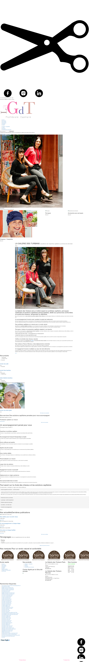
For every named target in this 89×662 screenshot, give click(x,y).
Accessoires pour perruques (6, 129)
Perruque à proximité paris (6, 604)
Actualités (3, 123)
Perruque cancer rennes (6, 610)
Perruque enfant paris (5, 609)
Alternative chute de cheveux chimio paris (9, 628)
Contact (3, 124)
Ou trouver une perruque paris (7, 595)
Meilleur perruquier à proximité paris (8, 588)
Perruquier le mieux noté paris (7, 626)
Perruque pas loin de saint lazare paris (8, 636)
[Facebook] (8, 96)
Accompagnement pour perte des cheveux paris (10, 614)
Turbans (3, 127)
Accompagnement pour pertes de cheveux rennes (10, 613)
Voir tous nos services (44, 422)
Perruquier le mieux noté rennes (7, 625)
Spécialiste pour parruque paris (7, 630)
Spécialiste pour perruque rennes (7, 629)
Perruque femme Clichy (6, 586)
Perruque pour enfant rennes (7, 620)
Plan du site (4, 571)
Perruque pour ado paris (6, 619)
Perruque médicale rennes (6, 617)
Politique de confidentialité (6, 570)
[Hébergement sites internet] (5, 642)
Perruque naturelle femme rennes (7, 607)
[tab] (44, 490)
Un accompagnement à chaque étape (10, 523)
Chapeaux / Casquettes (6, 126)
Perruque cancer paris (5, 611)
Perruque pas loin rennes (6, 590)
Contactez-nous (2, 134)
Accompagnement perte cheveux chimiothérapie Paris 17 (11, 585)
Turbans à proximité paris (6, 597)
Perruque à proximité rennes (6, 603)
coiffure (32, 340)
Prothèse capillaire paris (6, 606)
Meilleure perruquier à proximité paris (8, 593)
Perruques (3, 128)
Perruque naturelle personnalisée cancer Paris (9, 612)
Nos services (4, 122)
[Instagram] (23, 96)
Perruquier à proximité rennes (7, 601)
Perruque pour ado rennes (6, 618)
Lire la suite (2, 519)
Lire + (16, 353)
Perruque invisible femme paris (7, 622)
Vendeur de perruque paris (6, 600)
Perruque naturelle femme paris (7, 608)
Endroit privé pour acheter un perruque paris (9, 634)
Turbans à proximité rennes (6, 596)
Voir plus (3, 637)
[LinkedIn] (39, 96)
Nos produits (4, 121)
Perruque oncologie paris (6, 616)
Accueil (3, 119)
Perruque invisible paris (6, 624)
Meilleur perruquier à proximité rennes (8, 592)
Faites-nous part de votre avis (44, 545)
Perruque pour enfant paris (6, 621)
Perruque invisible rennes (6, 623)
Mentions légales (5, 569)
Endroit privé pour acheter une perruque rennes (10, 633)
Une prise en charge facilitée (7, 530)
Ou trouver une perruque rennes (7, 594)
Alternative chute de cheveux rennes (8, 627)
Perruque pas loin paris (6, 591)
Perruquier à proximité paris (6, 602)
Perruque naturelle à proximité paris (8, 589)
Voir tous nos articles (44, 534)
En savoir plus (2, 421)
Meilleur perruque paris (6, 631)
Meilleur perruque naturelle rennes (7, 587)
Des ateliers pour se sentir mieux (9, 517)
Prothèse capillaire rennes (6, 605)
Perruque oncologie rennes (6, 615)
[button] (10, 489)
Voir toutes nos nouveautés (44, 412)
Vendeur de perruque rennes (6, 598)
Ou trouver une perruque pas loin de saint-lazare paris (11, 635)
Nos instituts (4, 120)
